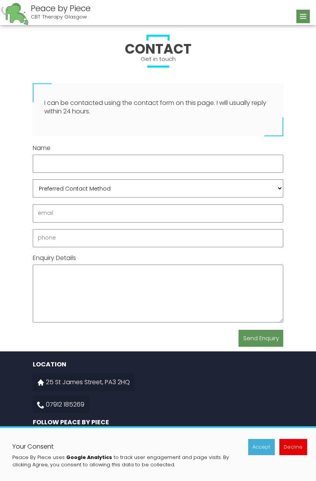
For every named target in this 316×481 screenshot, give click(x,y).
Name (41, 148)
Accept (261, 447)
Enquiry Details (54, 258)
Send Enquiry (261, 338)
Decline (293, 447)
